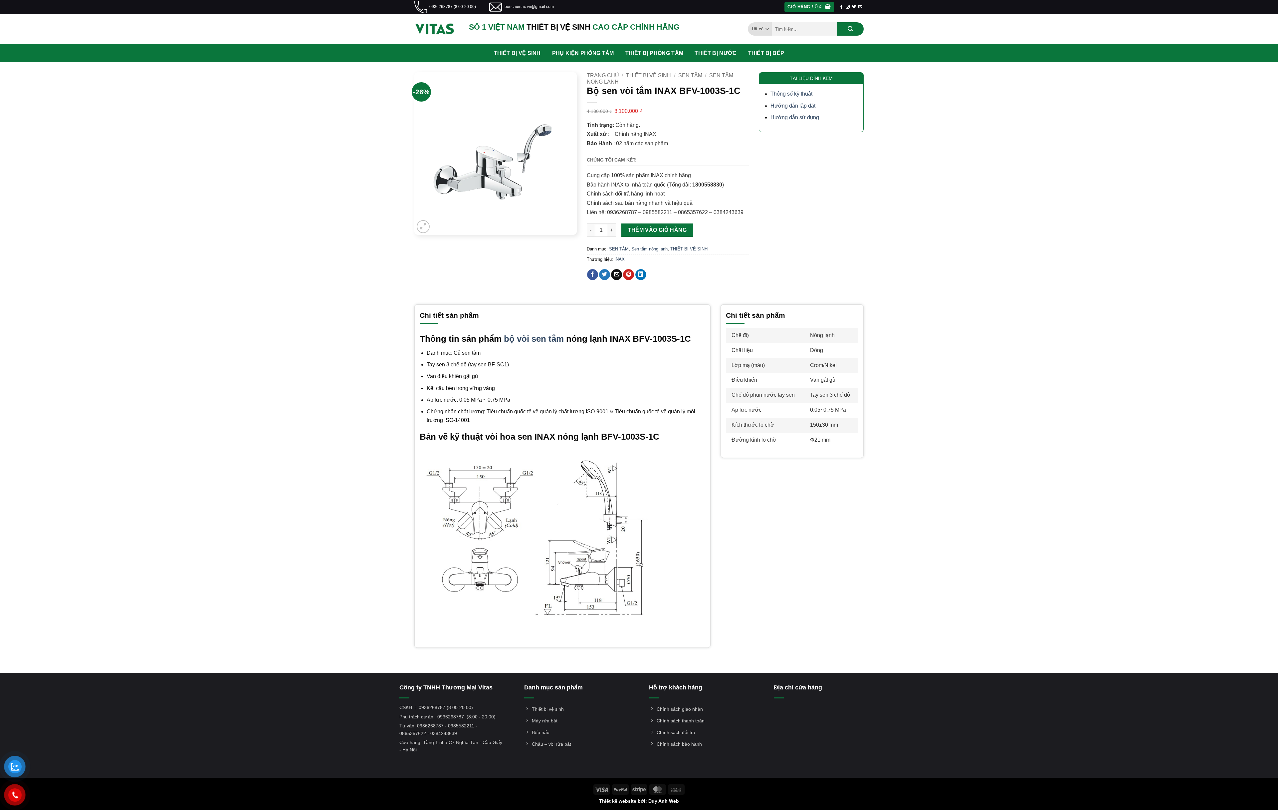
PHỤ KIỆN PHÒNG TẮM (583, 53)
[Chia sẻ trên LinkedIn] (640, 274)
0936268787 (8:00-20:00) (452, 6)
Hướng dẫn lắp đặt (792, 106)
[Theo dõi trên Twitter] (854, 7)
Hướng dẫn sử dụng (794, 117)
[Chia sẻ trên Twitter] (604, 274)
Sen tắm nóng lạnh (649, 248)
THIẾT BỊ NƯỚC (716, 53)
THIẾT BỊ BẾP (766, 53)
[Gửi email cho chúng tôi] (860, 7)
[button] (809, 7)
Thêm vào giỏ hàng (657, 230)
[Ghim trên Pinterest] (628, 274)
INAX (619, 259)
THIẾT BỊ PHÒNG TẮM (654, 53)
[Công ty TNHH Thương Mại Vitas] (436, 29)
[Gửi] (850, 29)
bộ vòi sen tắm (534, 338)
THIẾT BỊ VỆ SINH (517, 53)
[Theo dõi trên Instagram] (848, 7)
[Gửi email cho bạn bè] (616, 274)
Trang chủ (603, 75)
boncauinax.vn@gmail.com (529, 6)
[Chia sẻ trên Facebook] (592, 274)
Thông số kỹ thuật (791, 94)
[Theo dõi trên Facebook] (841, 7)
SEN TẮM (690, 75)
